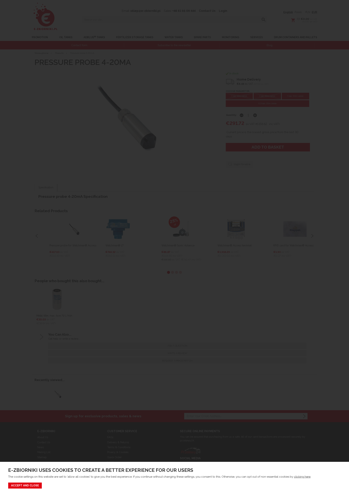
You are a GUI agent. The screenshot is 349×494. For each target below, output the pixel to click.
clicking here (302, 476)
